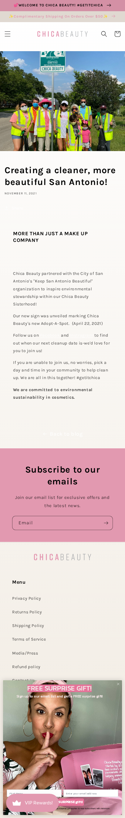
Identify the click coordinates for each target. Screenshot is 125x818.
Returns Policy (27, 612)
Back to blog (66, 433)
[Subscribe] (106, 523)
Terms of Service (29, 639)
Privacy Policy (26, 598)
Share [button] (17, 208)
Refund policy (26, 666)
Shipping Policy (28, 625)
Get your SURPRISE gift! (62, 802)
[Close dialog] (118, 684)
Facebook (50, 335)
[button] (7, 34)
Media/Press (25, 653)
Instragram (81, 335)
